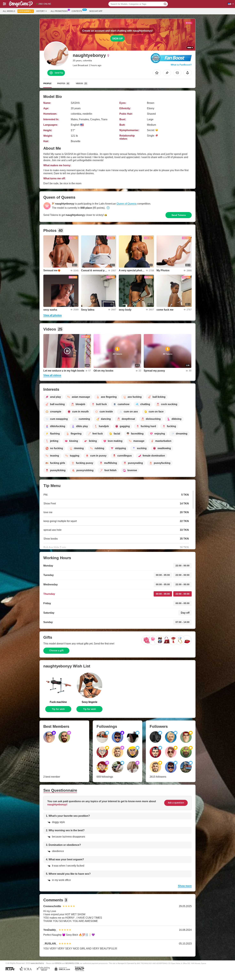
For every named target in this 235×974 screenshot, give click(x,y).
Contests (77, 11)
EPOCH (58, 963)
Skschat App (95, 11)
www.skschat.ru (37, 963)
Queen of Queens (127, 203)
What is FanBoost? (181, 64)
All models (9, 11)
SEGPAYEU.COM (72, 963)
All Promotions (59, 11)
